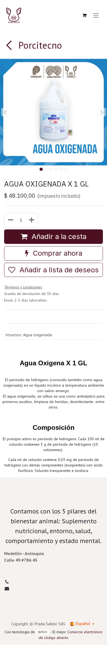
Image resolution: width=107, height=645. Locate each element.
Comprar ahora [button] (56, 253)
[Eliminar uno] (10, 220)
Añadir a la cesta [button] (58, 236)
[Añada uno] (32, 220)
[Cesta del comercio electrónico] (84, 15)
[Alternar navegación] (96, 15)
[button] (5, 112)
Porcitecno (39, 45)
